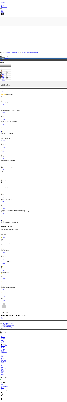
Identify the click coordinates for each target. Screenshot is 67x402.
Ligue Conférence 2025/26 (4, 340)
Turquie (2, 318)
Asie (32, 52)
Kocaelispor (3, 78)
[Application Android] (1, 399)
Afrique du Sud (8, 52)
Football (3, 2)
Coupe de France (3, 338)
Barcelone (2, 370)
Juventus (2, 372)
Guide (2, 389)
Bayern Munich (3, 373)
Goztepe (3, 75)
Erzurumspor (3, 80)
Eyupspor (3, 77)
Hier (1, 9)
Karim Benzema (3, 359)
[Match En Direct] (2, 379)
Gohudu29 (4, 296)
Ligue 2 (2, 336)
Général (2, 59)
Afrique (22, 52)
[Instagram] (1, 395)
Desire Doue (2, 362)
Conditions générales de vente (4, 386)
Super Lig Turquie (3, 348)
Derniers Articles (2, 320)
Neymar (2, 356)
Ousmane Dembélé (3, 360)
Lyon (2, 367)
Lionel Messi (2, 355)
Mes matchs (2, 6)
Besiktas (3, 73)
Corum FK (3, 76)
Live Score (2, 342)
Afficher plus (15, 52)
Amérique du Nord (26, 52)
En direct (2, 11)
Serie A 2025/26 (3, 346)
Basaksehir (3, 72)
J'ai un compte (3, 15)
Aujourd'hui (2, 10)
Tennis (2, 3)
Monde (37, 52)
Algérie (13, 52)
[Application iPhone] (1, 398)
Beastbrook (4, 119)
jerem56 (3, 104)
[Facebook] (1, 392)
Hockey (2, 4)
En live (2, 387)
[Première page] (1, 89)
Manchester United (3, 368)
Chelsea (2, 369)
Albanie (11, 52)
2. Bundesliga (2, 351)
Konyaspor (3, 79)
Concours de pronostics (4, 7)
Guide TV (2, 5)
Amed (2, 70)
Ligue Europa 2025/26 (3, 339)
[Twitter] (2, 394)
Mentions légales (3, 384)
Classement (2, 317)
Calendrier (5, 58)
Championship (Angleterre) (4, 352)
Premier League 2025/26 (4, 345)
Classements (3, 58)
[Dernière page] (1, 313)
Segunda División (3, 350)
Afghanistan (5, 52)
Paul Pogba (2, 358)
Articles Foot (2, 341)
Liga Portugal (2, 347)
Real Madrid (2, 371)
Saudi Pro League (3, 349)
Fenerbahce (3, 71)
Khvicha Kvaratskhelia (3, 361)
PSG (1, 365)
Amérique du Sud (30, 52)
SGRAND (4, 112)
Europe (34, 52)
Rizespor (3, 74)
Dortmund (2, 374)
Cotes (7, 58)
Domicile (2, 60)
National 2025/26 (3, 337)
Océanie (36, 52)
